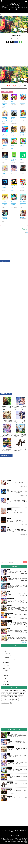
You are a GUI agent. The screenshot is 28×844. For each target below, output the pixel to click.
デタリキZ (7, 651)
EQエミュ (9, 518)
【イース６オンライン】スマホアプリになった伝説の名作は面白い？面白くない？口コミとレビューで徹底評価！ (17, 586)
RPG (8, 489)
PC (24, 693)
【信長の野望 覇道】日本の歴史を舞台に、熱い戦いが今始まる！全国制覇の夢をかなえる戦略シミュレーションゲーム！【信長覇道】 (17, 608)
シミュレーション (11, 598)
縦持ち (3, 693)
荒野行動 (22, 217)
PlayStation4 (10, 696)
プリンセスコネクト (9, 655)
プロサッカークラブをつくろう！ (4, 219)
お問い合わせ (24, 830)
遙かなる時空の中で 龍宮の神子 (23, 203)
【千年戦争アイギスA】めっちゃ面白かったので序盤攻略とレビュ (6, 435)
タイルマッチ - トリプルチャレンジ (23, 187)
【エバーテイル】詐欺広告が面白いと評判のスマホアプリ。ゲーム (20, 408)
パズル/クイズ (10, 613)
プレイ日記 (4, 699)
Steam (15, 696)
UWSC (18, 690)
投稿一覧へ (24, 642)
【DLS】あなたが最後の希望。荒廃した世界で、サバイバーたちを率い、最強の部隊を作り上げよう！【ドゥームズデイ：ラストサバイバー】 (17, 623)
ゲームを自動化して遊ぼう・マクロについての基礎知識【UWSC (20, 449)
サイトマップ (14, 831)
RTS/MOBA (10, 605)
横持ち (10, 693)
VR (21, 693)
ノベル (5, 678)
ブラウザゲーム (5, 702)
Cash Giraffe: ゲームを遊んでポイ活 (13, 159)
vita (11, 702)
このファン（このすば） (10, 659)
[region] (14, 55)
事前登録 (3, 696)
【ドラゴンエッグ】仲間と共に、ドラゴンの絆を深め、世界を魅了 (6, 449)
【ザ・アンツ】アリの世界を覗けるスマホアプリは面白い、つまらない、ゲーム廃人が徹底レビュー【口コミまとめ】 (17, 792)
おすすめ (5, 681)
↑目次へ (24, 229)
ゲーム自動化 (6, 684)
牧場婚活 (6, 670)
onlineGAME (16, 693)
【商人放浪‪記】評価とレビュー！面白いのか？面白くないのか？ (6, 422)
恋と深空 (13, 171)
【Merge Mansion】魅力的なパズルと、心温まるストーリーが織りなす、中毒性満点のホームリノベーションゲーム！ (17, 616)
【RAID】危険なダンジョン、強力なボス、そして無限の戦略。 (6, 408)
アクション (9, 509)
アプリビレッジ (14, 4)
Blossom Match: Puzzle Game (14, 147)
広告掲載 (16, 830)
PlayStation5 (15, 699)
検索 (25, 562)
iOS (7, 693)
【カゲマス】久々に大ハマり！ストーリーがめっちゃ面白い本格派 (20, 422)
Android (23, 690)
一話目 (9, 699)
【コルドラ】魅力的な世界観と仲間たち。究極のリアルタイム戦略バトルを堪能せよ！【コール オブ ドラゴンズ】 (17, 771)
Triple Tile (22, 145)
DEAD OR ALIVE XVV (9, 672)
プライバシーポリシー (7, 830)
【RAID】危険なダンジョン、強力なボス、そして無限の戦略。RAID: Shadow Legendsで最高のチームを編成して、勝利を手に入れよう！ (17, 735)
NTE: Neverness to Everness (13, 203)
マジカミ (8, 480)
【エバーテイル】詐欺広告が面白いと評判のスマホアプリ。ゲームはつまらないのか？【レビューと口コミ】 (17, 502)
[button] (7, 42)
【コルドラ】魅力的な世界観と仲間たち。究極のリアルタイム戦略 (20, 435)
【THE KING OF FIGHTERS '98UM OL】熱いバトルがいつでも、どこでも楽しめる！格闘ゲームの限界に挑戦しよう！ (17, 530)
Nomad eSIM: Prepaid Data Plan (4, 187)
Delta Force (22, 171)
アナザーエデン (8, 653)
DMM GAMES (12, 690)
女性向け (20, 696)
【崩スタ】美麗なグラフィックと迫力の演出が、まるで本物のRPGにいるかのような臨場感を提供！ (17, 638)
